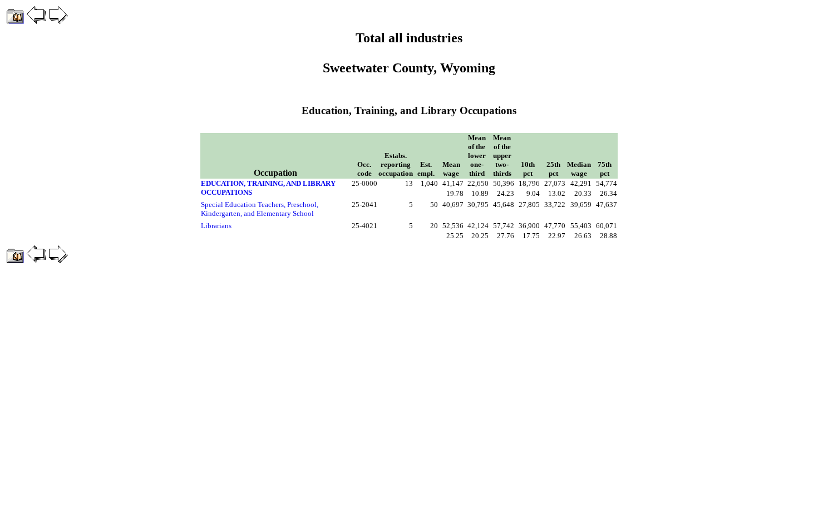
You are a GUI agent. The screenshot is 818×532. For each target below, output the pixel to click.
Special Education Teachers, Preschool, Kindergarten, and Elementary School (259, 209)
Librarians (216, 225)
